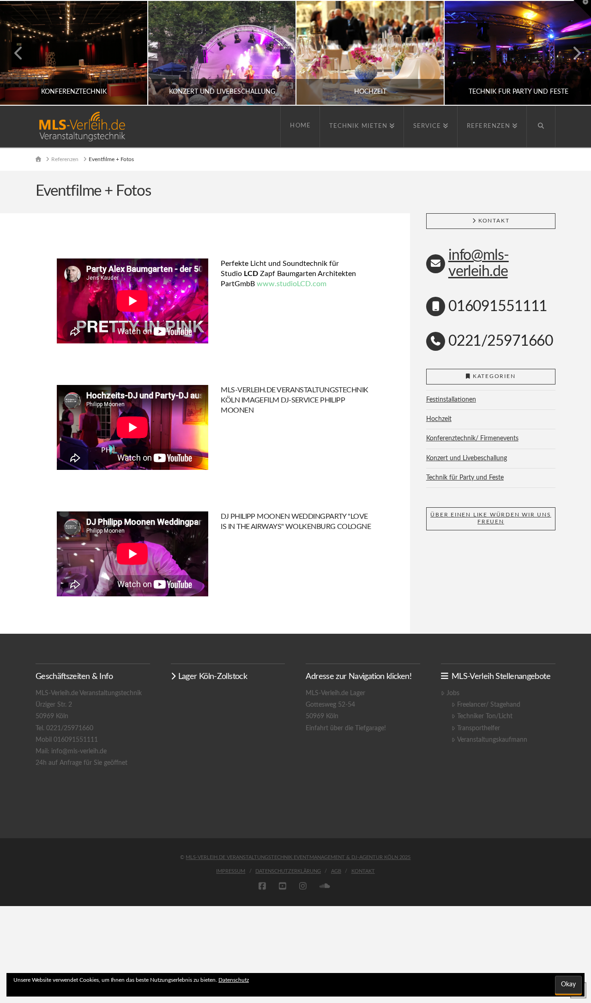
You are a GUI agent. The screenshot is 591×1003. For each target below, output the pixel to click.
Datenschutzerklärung (288, 871)
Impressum (230, 871)
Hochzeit (439, 419)
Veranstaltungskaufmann (492, 740)
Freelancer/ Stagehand (488, 705)
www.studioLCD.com (291, 284)
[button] (582, 9)
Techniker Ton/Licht (484, 716)
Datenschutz (233, 980)
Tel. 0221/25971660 (64, 728)
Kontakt (363, 871)
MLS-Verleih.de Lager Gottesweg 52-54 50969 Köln (335, 705)
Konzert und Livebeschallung (466, 458)
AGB (336, 871)
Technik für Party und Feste (465, 477)
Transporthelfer (478, 728)
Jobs (452, 693)
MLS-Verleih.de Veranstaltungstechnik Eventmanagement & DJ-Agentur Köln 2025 (298, 857)
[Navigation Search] (541, 126)
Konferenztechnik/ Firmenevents (472, 438)
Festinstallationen (451, 399)
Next (571, 53)
